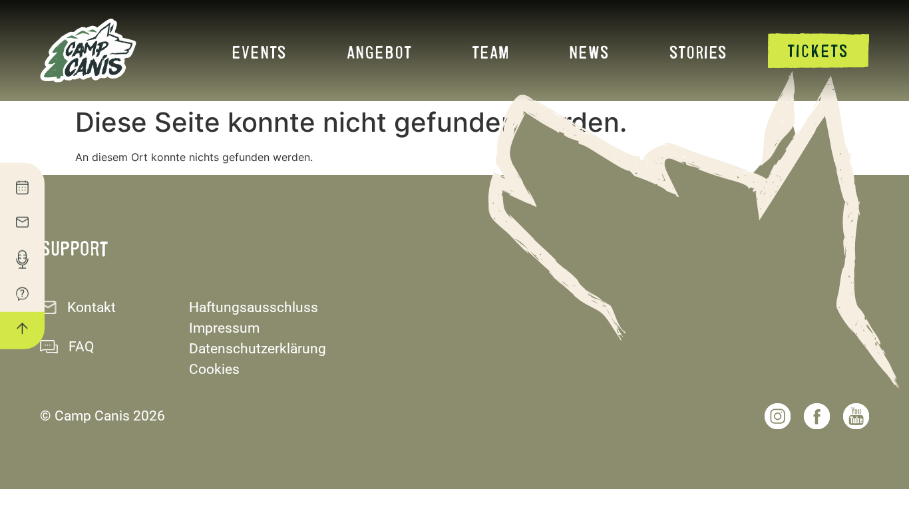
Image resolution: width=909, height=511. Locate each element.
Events (259, 51)
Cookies (214, 369)
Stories (698, 51)
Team (490, 51)
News (589, 51)
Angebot (379, 51)
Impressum (224, 328)
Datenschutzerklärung (257, 349)
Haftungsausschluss (253, 307)
